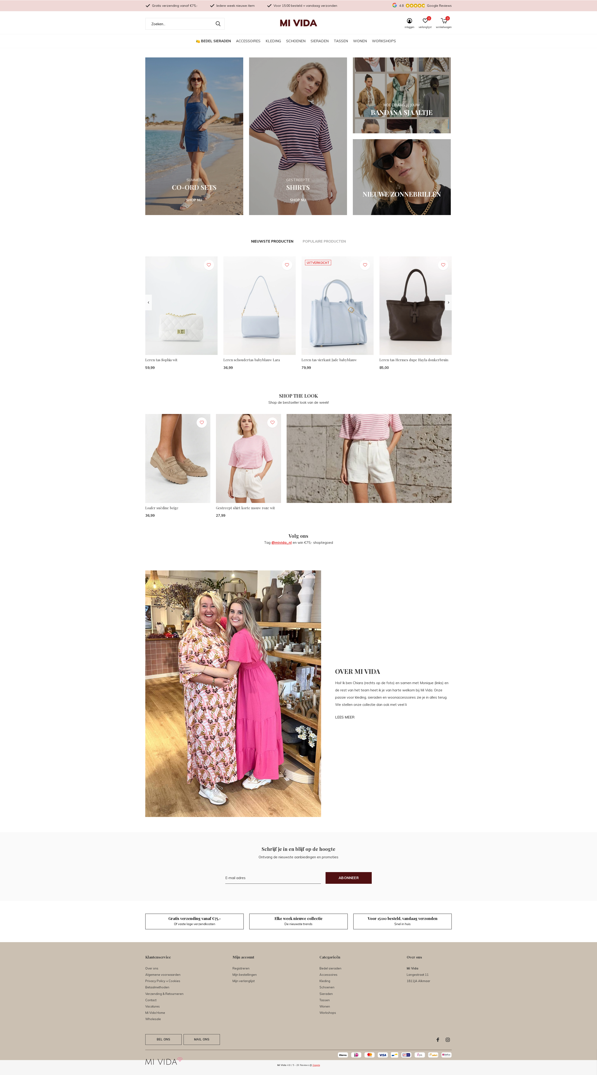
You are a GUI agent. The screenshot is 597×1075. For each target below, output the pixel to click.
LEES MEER (344, 717)
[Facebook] (438, 1040)
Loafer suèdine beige (161, 508)
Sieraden (320, 41)
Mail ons (201, 1039)
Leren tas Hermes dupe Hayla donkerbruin (413, 359)
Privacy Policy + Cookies (162, 981)
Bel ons (163, 1039)
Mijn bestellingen (245, 974)
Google (316, 1065)
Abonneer (349, 878)
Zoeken (218, 24)
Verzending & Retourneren (164, 994)
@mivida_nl (281, 542)
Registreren (241, 968)
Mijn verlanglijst (244, 981)
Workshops (384, 41)
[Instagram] (448, 1040)
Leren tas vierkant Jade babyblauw (329, 359)
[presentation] (148, 302)
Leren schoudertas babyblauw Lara (251, 359)
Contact (150, 1000)
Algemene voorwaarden (162, 974)
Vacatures (152, 1006)
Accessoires (248, 41)
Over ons (151, 968)
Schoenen (295, 41)
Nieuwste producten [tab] (272, 241)
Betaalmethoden (157, 987)
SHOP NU (194, 200)
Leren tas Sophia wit (161, 359)
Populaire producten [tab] (324, 241)
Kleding (273, 41)
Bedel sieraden (216, 41)
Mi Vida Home (155, 1013)
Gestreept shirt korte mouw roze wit (245, 508)
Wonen (360, 41)
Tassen (341, 41)
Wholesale (153, 1019)
